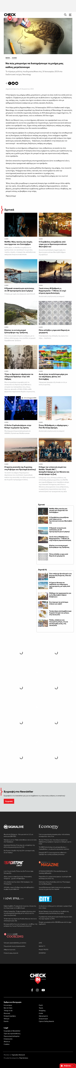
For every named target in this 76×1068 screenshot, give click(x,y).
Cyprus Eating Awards (46, 1021)
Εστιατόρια (8, 1005)
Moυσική (7, 1013)
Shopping (42, 1010)
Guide (14, 58)
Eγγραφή (9, 801)
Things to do (8, 1010)
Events (6, 1021)
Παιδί (41, 1005)
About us (7, 1041)
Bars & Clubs (8, 1008)
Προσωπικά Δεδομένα (11, 1036)
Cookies (7, 1044)
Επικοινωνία (8, 1039)
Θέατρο (6, 1019)
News (8, 58)
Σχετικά (9, 209)
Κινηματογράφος (10, 1016)
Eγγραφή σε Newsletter (12, 1031)
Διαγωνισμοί (43, 1019)
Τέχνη (41, 1008)
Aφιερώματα (43, 1016)
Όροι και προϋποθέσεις (12, 1033)
